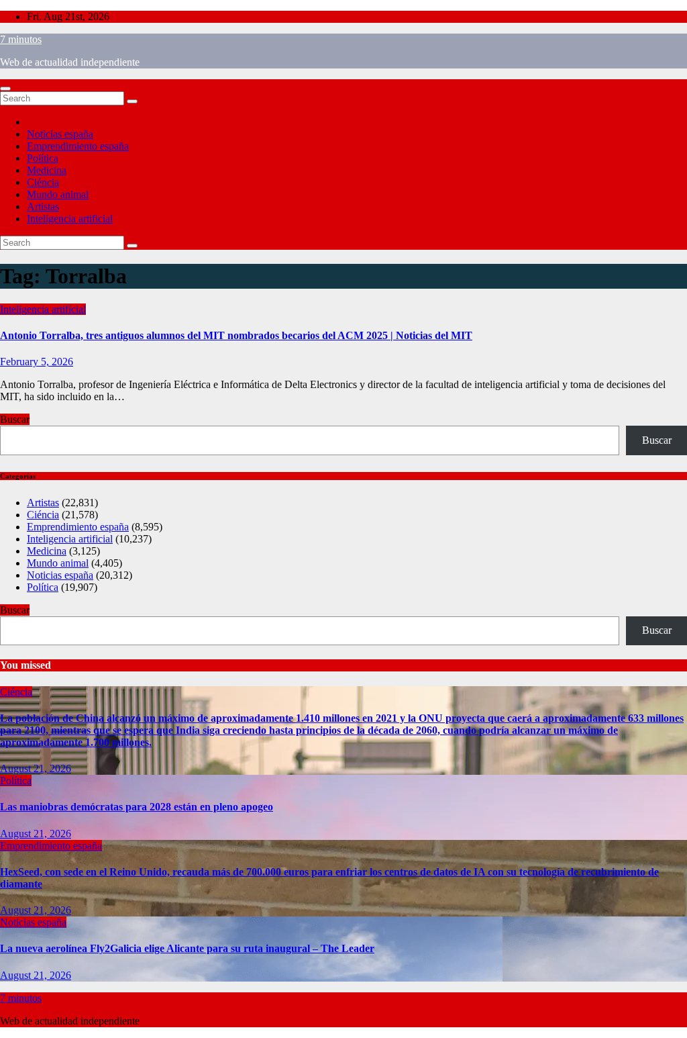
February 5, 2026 (36, 361)
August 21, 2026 (35, 768)
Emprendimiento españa (78, 146)
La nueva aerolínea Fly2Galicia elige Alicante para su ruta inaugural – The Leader (187, 948)
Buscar (15, 419)
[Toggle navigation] (5, 89)
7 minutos (21, 39)
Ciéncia (43, 182)
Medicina (46, 170)
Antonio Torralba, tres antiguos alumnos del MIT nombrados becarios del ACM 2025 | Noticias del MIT (236, 335)
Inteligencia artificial (70, 218)
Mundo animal (58, 194)
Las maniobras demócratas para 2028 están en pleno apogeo (136, 806)
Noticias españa (60, 134)
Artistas (43, 206)
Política (42, 158)
